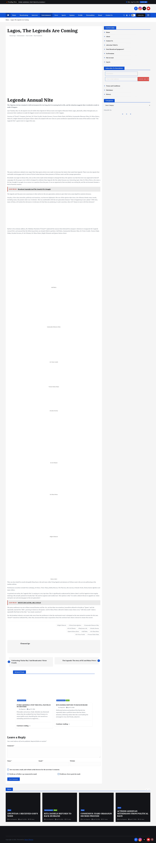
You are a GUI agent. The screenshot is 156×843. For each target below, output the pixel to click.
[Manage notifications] (152, 839)
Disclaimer (109, 90)
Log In (108, 62)
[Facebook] (123, 114)
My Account (110, 58)
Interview (35, 15)
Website (72, 761)
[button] (147, 789)
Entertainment (46, 15)
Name (9, 761)
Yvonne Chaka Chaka (93, 634)
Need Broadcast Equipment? (115, 49)
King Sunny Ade (83, 628)
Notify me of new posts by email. (70, 774)
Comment (10, 746)
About (108, 36)
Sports (64, 15)
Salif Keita (85, 631)
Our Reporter (22, 709)
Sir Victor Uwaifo (80, 634)
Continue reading (23, 726)
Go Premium (110, 53)
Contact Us (109, 15)
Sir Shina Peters (95, 631)
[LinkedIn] (131, 114)
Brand (100, 15)
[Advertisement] (53, 84)
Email (41, 761)
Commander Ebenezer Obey (92, 625)
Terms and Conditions (113, 86)
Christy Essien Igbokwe (75, 625)
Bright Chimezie (62, 625)
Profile (80, 15)
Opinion (72, 15)
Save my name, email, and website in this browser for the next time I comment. (35, 769)
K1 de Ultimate (72, 628)
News (56, 15)
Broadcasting (24, 15)
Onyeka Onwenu (95, 628)
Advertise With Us (112, 45)
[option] (23, 807)
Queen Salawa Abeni (73, 631)
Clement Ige (12, 35)
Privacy (108, 94)
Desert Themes (28, 839)
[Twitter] (127, 114)
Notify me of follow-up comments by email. (23, 774)
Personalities (90, 15)
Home (14, 15)
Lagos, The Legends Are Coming (20, 20)
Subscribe (141, 15)
